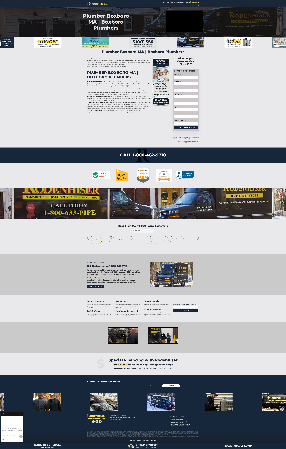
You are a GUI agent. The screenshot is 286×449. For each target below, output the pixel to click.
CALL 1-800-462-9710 (143, 154)
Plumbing (130, 5)
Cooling (142, 5)
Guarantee (163, 5)
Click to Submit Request (186, 127)
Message (147, 385)
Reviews (170, 5)
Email (127, 385)
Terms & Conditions (183, 143)
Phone (109, 385)
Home (125, 5)
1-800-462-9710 (195, 2)
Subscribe (185, 310)
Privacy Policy (190, 143)
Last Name (178, 81)
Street (176, 100)
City (176, 107)
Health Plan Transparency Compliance (179, 425)
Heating (136, 5)
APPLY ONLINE (122, 364)
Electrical (149, 5)
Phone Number (179, 87)
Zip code (177, 114)
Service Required (180, 120)
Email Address (179, 94)
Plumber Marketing (150, 440)
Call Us (194, 5)
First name (178, 74)
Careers (188, 5)
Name (90, 385)
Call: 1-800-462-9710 (95, 286)
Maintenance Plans (179, 5)
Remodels (156, 5)
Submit (171, 386)
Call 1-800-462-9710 (115, 419)
